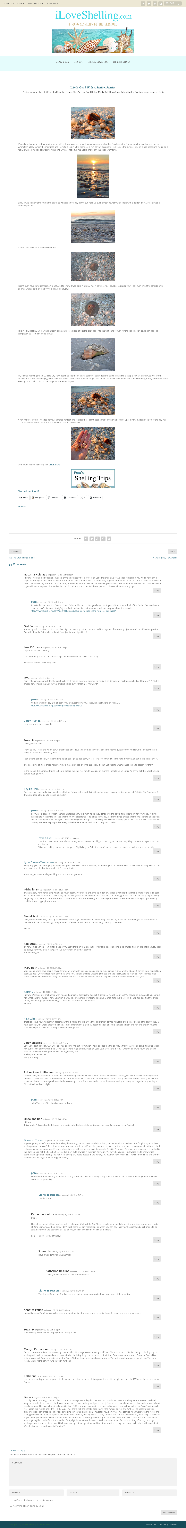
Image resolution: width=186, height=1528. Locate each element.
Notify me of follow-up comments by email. (33, 1500)
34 (160, 92)
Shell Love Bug (35, 4)
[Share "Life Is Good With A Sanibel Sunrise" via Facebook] (86, 539)
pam (35, 92)
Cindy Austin (32, 720)
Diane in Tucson (34, 1140)
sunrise (153, 92)
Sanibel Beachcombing (138, 92)
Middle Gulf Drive (106, 92)
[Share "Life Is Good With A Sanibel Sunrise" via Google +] (97, 539)
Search (20, 4)
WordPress (53, 1525)
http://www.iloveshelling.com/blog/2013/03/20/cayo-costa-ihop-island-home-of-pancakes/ (73, 610)
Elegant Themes (28, 1525)
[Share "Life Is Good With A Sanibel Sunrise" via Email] (109, 539)
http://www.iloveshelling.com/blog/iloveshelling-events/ (57, 705)
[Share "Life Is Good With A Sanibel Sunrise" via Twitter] (92, 539)
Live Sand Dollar (89, 92)
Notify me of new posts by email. (28, 1505)
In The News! (52, 4)
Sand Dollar (120, 92)
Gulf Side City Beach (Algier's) (67, 92)
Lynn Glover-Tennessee (39, 862)
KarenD (28, 991)
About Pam (9, 4)
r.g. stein (29, 1018)
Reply (156, 590)
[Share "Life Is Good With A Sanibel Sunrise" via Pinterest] (103, 539)
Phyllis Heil (31, 789)
